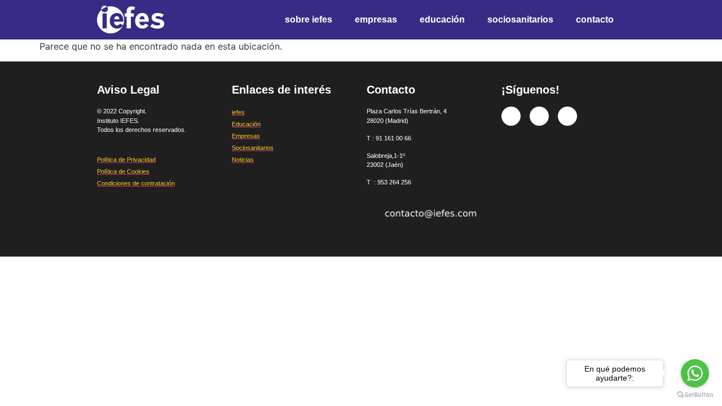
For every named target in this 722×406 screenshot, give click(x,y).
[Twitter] (539, 116)
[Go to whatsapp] (695, 373)
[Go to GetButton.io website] (695, 394)
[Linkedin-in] (567, 116)
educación (442, 19)
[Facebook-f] (511, 116)
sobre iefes (308, 19)
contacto (595, 19)
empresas (376, 19)
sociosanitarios (520, 19)
